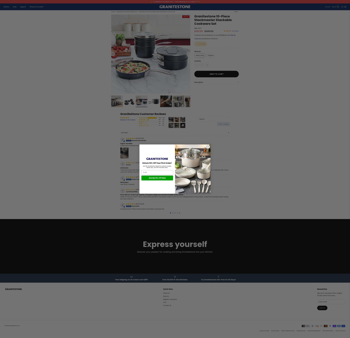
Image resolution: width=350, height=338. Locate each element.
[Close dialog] (208, 146)
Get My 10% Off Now (157, 178)
